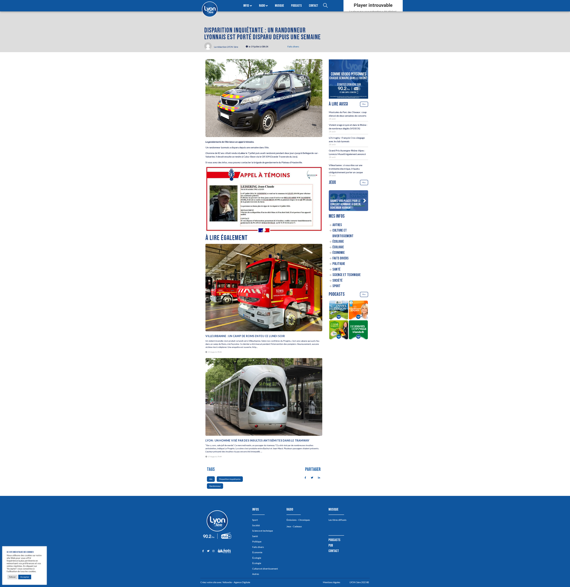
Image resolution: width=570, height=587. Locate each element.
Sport (336, 286)
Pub (330, 545)
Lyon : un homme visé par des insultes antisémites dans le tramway (257, 440)
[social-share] (303, 477)
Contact (313, 6)
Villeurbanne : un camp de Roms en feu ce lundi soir (245, 336)
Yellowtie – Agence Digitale (236, 582)
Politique (338, 263)
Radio (262, 6)
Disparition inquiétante (229, 479)
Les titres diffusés (337, 519)
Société (337, 280)
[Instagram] (213, 551)
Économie (338, 252)
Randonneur (215, 486)
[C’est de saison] (339, 330)
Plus (364, 104)
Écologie (338, 241)
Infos (246, 6)
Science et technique (346, 275)
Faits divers (293, 46)
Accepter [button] (24, 577)
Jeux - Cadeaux (294, 526)
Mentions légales (331, 582)
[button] (364, 200)
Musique (279, 6)
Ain (210, 479)
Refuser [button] (12, 577)
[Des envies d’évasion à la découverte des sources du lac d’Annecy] (339, 310)
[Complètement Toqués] (358, 310)
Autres (337, 225)
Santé (336, 269)
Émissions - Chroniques (298, 519)
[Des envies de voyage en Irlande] (358, 330)
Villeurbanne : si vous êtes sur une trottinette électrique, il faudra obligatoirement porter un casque (346, 169)
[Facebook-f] (203, 551)
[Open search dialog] (325, 6)
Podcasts (296, 6)
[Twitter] (208, 551)
